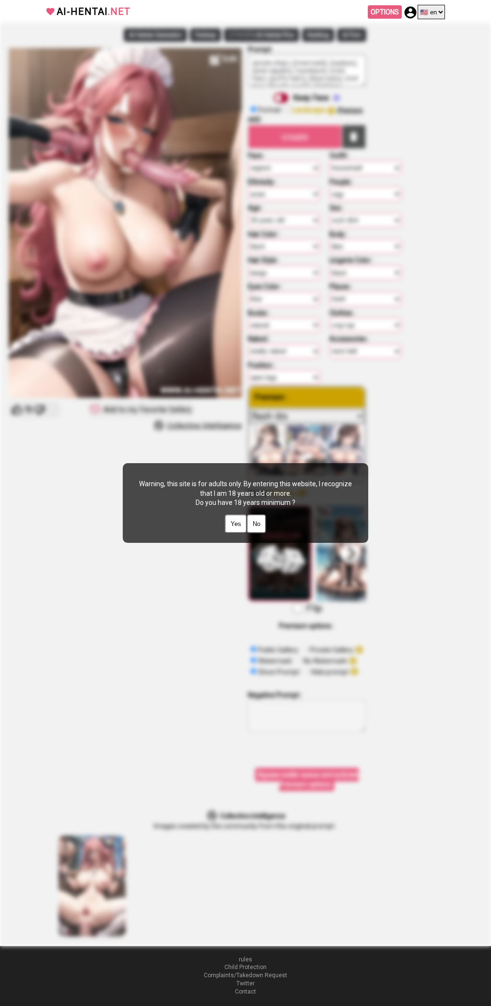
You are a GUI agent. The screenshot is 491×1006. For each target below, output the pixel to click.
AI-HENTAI (93, 11)
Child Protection (245, 967)
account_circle (410, 12)
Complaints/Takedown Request (245, 975)
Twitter (245, 983)
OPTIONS (385, 12)
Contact (245, 991)
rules (245, 959)
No (256, 523)
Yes (236, 523)
